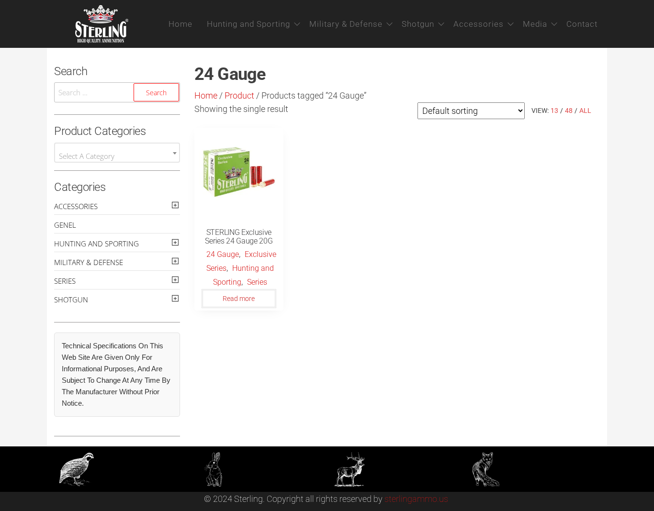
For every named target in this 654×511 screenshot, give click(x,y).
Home (180, 24)
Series (257, 282)
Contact (582, 24)
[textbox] (117, 156)
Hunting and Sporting (248, 24)
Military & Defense (346, 24)
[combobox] (117, 153)
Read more (239, 298)
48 (569, 110)
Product (239, 95)
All (585, 110)
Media (535, 24)
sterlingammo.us (416, 499)
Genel (65, 225)
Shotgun (418, 24)
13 (554, 110)
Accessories (478, 24)
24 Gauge (222, 254)
